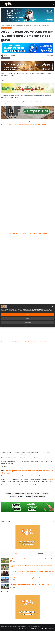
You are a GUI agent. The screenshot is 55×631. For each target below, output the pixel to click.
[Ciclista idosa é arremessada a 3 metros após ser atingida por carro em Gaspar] (5, 580)
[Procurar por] (53, 4)
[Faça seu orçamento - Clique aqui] (27, 112)
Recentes (40, 553)
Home (32, 628)
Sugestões (51, 628)
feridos (29, 496)
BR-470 (38, 493)
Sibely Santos (6, 55)
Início (3, 25)
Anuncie (41, 628)
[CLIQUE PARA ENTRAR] (27, 506)
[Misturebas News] (8, 4)
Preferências (27, 322)
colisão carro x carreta (17, 496)
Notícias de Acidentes (10, 25)
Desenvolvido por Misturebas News (32, 626)
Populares (14, 553)
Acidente (9, 493)
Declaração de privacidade (27, 325)
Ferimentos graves (39, 496)
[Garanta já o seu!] (27, 66)
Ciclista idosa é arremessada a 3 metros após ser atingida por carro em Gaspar (31, 578)
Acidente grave (20, 493)
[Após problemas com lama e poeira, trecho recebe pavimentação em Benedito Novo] (5, 567)
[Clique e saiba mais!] (27, 14)
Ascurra (51, 479)
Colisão (46, 493)
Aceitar (27, 314)
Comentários (27, 516)
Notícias (37, 628)
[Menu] (2, 4)
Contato (46, 628)
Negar (27, 318)
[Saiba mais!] (27, 88)
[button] (53, 307)
